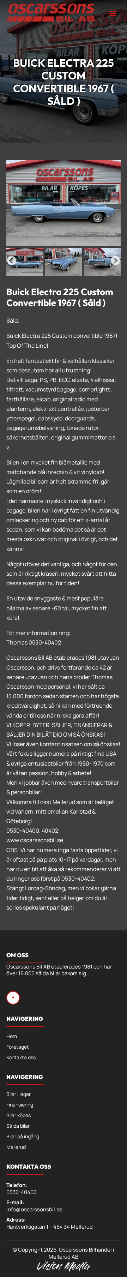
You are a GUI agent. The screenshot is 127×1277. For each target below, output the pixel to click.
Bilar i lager (18, 1094)
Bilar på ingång (22, 1137)
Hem (11, 1036)
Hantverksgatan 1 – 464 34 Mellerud (49, 1226)
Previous (11, 261)
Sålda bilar (18, 1126)
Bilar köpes (18, 1116)
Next (115, 261)
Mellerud (16, 1147)
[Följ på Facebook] (13, 998)
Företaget (17, 1047)
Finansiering (19, 1105)
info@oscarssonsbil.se (34, 1209)
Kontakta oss (21, 1058)
